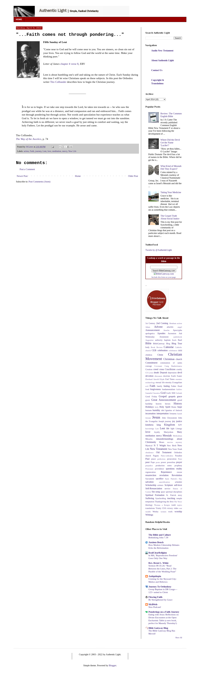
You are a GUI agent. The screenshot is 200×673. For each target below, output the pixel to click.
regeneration (150, 472)
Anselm (166, 330)
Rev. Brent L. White (158, 563)
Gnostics (156, 393)
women (163, 512)
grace (179, 396)
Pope (153, 462)
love (49, 151)
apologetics (150, 333)
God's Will (170, 393)
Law (157, 429)
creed (155, 369)
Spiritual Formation (154, 495)
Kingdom (169, 424)
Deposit (163, 372)
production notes (164, 465)
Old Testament (164, 452)
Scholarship (150, 485)
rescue (179, 472)
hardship (148, 404)
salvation (149, 482)
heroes (167, 404)
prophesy (178, 465)
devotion (149, 376)
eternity (168, 382)
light (172, 428)
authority (159, 340)
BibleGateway (159, 343)
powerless (171, 462)
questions (170, 468)
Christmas (169, 359)
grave (147, 400)
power (163, 462)
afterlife (170, 327)
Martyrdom (168, 432)
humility (156, 410)
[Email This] (60, 146)
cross (161, 369)
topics (179, 505)
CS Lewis (149, 373)
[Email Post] (52, 147)
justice (179, 421)
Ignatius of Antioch (173, 410)
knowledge (149, 429)
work (170, 511)
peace (153, 459)
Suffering (149, 498)
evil (146, 386)
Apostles (161, 333)
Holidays (149, 407)
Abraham (172, 323)
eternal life (160, 382)
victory (170, 508)
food (147, 389)
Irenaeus (173, 413)
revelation (164, 475)
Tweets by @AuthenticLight (158, 250)
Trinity (158, 508)
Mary (179, 432)
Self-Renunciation (153, 488)
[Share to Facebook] (68, 146)
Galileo (179, 389)
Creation (148, 369)
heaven (158, 404)
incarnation (150, 413)
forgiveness (155, 389)
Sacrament (149, 479)
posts (158, 462)
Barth (174, 340)
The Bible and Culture (159, 535)
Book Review (156, 347)
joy (173, 421)
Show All (178, 638)
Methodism (177, 436)
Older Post (133, 176)
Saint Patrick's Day (173, 479)
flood (180, 386)
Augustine (149, 340)
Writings (149, 514)
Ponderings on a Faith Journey (163, 612)
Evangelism (177, 382)
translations (150, 508)
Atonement (164, 337)
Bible (148, 343)
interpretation (163, 413)
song (157, 491)
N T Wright (160, 445)
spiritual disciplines (174, 492)
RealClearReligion (157, 552)
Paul (147, 459)
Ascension (172, 333)
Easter (179, 376)
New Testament (158, 448)
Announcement (152, 330)
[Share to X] (65, 146)
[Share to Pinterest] (71, 146)
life (167, 428)
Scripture (169, 485)
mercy (64, 151)
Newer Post (22, 176)
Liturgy (179, 428)
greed (179, 400)
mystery (179, 442)
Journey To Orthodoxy (159, 586)
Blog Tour (177, 343)
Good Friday (151, 396)
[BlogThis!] (62, 146)
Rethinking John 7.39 (158, 537)
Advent (158, 326)
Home (78, 176)
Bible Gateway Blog (158, 628)
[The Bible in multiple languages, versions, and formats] (164, 274)
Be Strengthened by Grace (160, 599)
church (179, 359)
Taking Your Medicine (170, 192)
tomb (173, 505)
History (178, 403)
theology (149, 505)
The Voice (178, 502)
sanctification (164, 482)
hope (179, 407)
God (163, 392)
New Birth (171, 445)
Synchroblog (160, 498)
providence (159, 469)
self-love (178, 485)
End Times (170, 379)
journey (38, 151)
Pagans (156, 455)
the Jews (170, 501)
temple (179, 498)
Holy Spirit (164, 407)
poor (147, 462)
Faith (32, 151)
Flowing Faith (155, 597)
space (163, 492)
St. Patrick (171, 495)
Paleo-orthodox (167, 456)
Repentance (166, 472)
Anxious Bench (156, 542)
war (180, 508)
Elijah (162, 379)
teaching (171, 498)
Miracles (148, 439)
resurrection (150, 475)
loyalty (157, 432)
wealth (148, 512)
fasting (167, 386)
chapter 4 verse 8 (69, 63)
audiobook (177, 337)
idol (162, 410)
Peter (180, 459)
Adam (147, 327)
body (147, 347)
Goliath (179, 393)
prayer (179, 462)
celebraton (173, 351)
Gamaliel (149, 393)
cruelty (179, 369)
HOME (19, 19)
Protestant (149, 469)
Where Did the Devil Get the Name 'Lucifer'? (170, 143)
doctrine (166, 376)
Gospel (163, 396)
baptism (167, 340)
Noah (180, 449)
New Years (172, 449)
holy (157, 407)
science (160, 485)
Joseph (161, 421)
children (148, 355)
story (180, 495)
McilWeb (152, 604)
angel (180, 327)
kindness (149, 425)
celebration (163, 350)
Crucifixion (170, 369)
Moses (161, 442)
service (167, 488)
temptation (149, 501)
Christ (160, 355)
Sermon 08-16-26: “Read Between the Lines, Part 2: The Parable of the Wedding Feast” (162, 568)
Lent (44, 151)
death (156, 372)
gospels (172, 396)
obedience (149, 453)
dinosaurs (158, 376)
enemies (179, 379)
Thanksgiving (160, 501)
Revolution (177, 475)
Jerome (148, 418)
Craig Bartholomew (173, 366)
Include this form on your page (164, 277)
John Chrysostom (169, 418)
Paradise (178, 455)
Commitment (151, 362)
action (26, 151)
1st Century (150, 323)
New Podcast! (154, 607)
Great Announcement (163, 399)
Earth (173, 376)
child (180, 350)
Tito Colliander (58, 81)
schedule (178, 482)
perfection (161, 459)
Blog (168, 343)
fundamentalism (168, 389)
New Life (72, 151)
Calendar (169, 347)
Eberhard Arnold (152, 379)
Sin (153, 491)
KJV (180, 425)
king (159, 425)
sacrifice (159, 478)
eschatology (150, 383)
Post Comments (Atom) (39, 181)
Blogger (112, 665)
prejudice (149, 466)
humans (148, 410)
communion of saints (171, 363)
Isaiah (179, 414)
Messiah (167, 435)
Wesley (155, 511)
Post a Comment (27, 169)
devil (179, 372)
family (159, 386)
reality (179, 468)
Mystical (148, 445)
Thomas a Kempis (162, 505)
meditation (56, 151)
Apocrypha (177, 330)
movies (170, 442)
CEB (154, 350)
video (176, 508)
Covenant (158, 366)
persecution (171, 459)
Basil (180, 340)
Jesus (156, 417)
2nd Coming (162, 323)
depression (172, 372)
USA (164, 508)
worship (178, 511)
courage (148, 366)
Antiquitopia (154, 576)
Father (173, 386)
